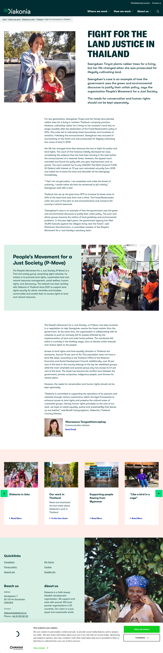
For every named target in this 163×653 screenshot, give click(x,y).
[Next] (158, 493)
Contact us (156, 3)
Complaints (9, 562)
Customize (140, 637)
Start (4, 19)
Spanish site (9, 572)
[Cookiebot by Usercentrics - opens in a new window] (16, 648)
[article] (21, 493)
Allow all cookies (141, 629)
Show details (39, 648)
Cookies (48, 567)
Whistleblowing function (140, 3)
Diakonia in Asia (28, 19)
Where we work (14, 19)
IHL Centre (49, 562)
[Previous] (4, 493)
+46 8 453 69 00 (20, 616)
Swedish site (49, 572)
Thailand (39, 19)
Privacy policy (10, 567)
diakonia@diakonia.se (15, 613)
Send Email (70, 429)
